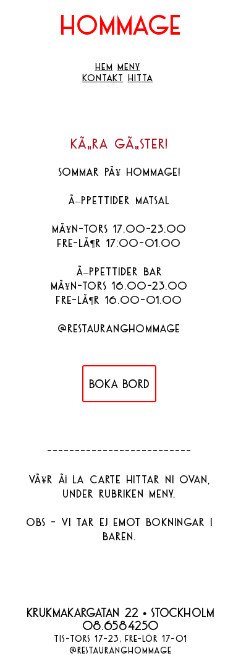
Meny (128, 66)
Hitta (140, 77)
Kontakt (103, 77)
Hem (104, 66)
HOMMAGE (121, 24)
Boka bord (119, 384)
